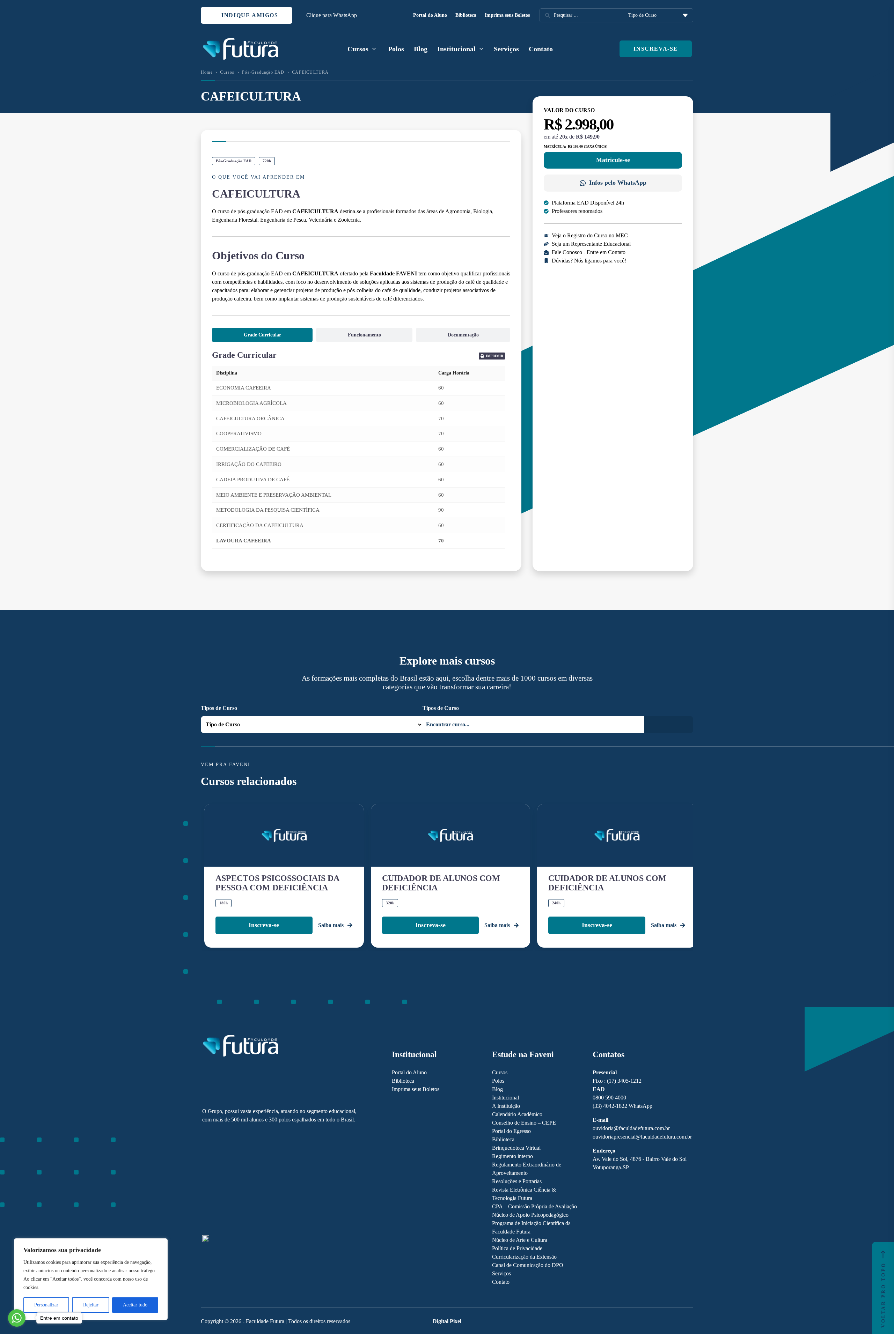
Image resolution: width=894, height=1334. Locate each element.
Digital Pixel (447, 1321)
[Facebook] (217, 1179)
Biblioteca (465, 15)
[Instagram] (205, 1179)
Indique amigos (249, 15)
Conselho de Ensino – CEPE (524, 1123)
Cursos (227, 72)
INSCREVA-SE (655, 49)
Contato (541, 49)
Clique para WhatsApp (331, 15)
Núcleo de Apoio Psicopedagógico (530, 1215)
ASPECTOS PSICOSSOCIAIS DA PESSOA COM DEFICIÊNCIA (277, 883)
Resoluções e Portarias (517, 1181)
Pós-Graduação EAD (263, 72)
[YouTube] (230, 1179)
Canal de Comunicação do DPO (527, 1265)
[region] (91, 1279)
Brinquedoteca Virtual (516, 1148)
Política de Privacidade (517, 1248)
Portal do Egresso (511, 1131)
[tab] (262, 335)
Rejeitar (90, 1304)
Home (207, 72)
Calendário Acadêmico (517, 1114)
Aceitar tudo (135, 1304)
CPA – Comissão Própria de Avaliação (534, 1206)
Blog (420, 49)
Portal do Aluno (430, 15)
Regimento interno (512, 1156)
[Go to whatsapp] (16, 1318)
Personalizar (46, 1304)
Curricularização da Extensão (524, 1257)
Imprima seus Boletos (507, 15)
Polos (396, 49)
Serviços (506, 49)
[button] (492, 356)
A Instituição (506, 1106)
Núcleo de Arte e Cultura (519, 1240)
